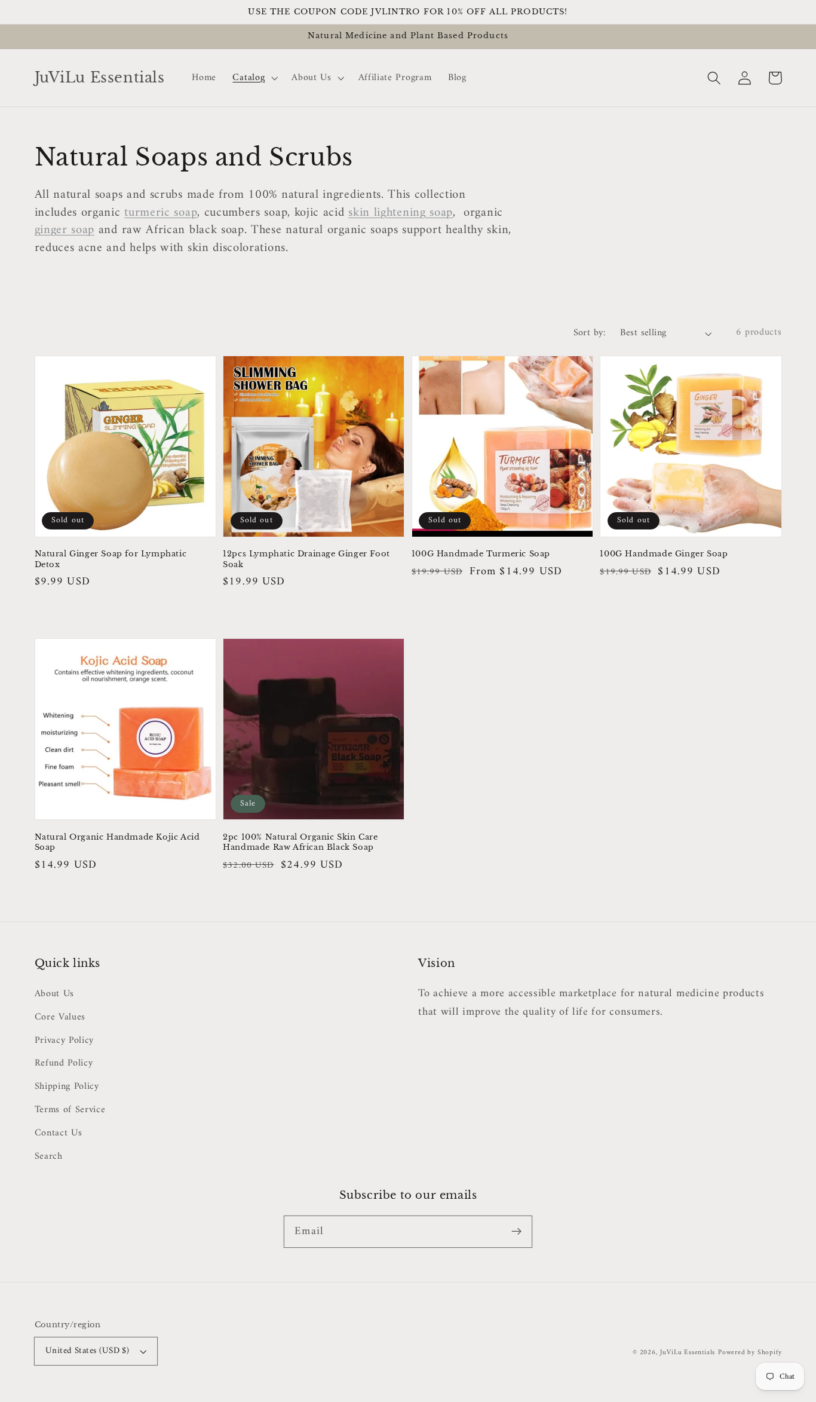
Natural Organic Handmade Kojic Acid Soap (117, 842)
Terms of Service (70, 1109)
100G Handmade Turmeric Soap (481, 554)
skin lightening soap (400, 213)
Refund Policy (64, 1063)
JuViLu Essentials (688, 1352)
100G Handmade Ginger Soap (664, 554)
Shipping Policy (67, 1086)
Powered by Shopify (750, 1352)
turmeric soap (160, 213)
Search (49, 1156)
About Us (55, 994)
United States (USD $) (87, 1350)
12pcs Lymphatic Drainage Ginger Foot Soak (306, 559)
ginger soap (65, 230)
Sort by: (589, 333)
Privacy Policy (64, 1040)
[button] (715, 78)
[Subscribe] (516, 1231)
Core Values (60, 1017)
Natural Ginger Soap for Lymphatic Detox (111, 559)
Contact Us (58, 1133)
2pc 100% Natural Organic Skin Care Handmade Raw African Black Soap (300, 842)
